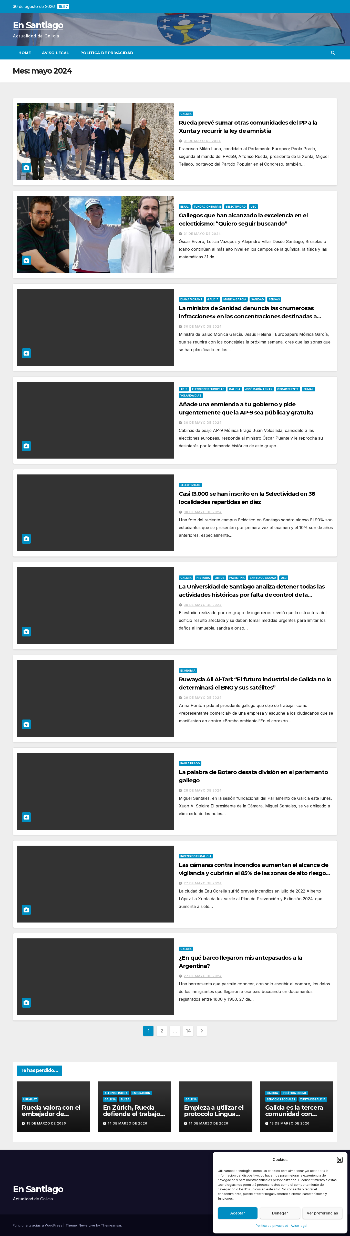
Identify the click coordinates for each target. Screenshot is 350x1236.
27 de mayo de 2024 (203, 883)
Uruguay (30, 1099)
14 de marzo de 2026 (127, 1123)
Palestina (237, 577)
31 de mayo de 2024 (202, 141)
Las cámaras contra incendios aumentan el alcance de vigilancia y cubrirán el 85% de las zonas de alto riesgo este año (253, 873)
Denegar (280, 1213)
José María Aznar (258, 389)
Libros (219, 577)
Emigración (141, 1093)
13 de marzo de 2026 (290, 1123)
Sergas (274, 299)
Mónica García (234, 299)
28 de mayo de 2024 (203, 790)
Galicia (186, 113)
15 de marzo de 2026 (46, 1123)
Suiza (125, 1099)
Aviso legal (299, 1226)
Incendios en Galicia (195, 856)
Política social (295, 1093)
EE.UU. (184, 206)
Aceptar (237, 1213)
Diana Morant (191, 299)
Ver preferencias (322, 1213)
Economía (187, 670)
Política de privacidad (272, 1226)
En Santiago (38, 25)
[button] (339, 1159)
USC (253, 206)
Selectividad (236, 206)
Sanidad (257, 299)
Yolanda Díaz (190, 395)
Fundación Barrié (207, 206)
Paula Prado (190, 763)
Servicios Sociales (281, 1099)
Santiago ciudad (263, 577)
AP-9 (183, 389)
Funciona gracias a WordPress (38, 1225)
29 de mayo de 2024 (203, 698)
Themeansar (111, 1225)
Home (24, 52)
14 (188, 1031)
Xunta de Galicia (313, 1099)
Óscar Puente (287, 389)
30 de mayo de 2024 (203, 326)
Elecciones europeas (208, 389)
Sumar (308, 389)
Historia (203, 577)
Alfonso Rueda (116, 1093)
